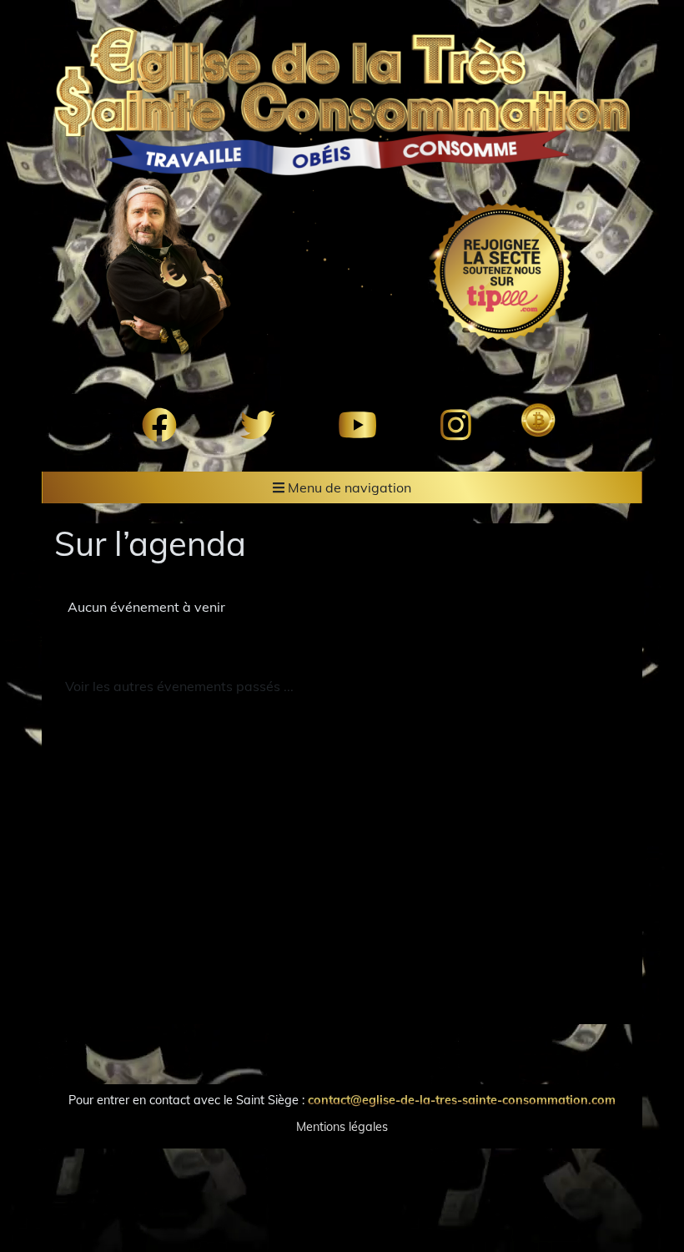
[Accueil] (342, 101)
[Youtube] (357, 425)
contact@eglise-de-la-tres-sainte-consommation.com (462, 1100)
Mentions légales (342, 1126)
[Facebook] (159, 425)
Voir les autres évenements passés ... (179, 686)
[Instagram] (456, 425)
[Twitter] (258, 425)
